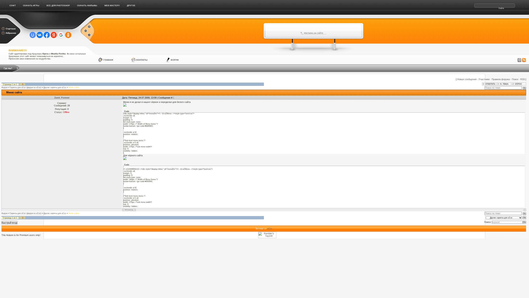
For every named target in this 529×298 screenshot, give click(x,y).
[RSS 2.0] (524, 60)
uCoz (269, 228)
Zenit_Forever (61, 97)
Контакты (142, 60)
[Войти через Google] (61, 35)
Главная (108, 60)
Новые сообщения (467, 79)
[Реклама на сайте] (313, 33)
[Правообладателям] (519, 60)
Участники (484, 79)
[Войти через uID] (33, 35)
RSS (522, 79)
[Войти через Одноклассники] (68, 35)
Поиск (515, 79)
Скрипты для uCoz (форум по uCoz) (25, 88)
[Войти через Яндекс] (54, 35)
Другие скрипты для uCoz (55, 88)
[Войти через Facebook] (47, 35)
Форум (175, 60)
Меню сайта (73, 88)
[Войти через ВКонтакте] (40, 35)
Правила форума (501, 79)
